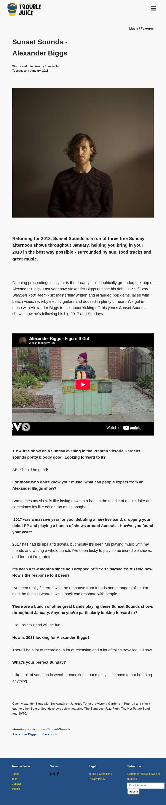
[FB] (58, 775)
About (15, 773)
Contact (16, 783)
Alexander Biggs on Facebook (34, 734)
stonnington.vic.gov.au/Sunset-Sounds (41, 729)
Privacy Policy (97, 778)
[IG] (52, 775)
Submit (16, 788)
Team (15, 778)
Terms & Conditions (100, 773)
